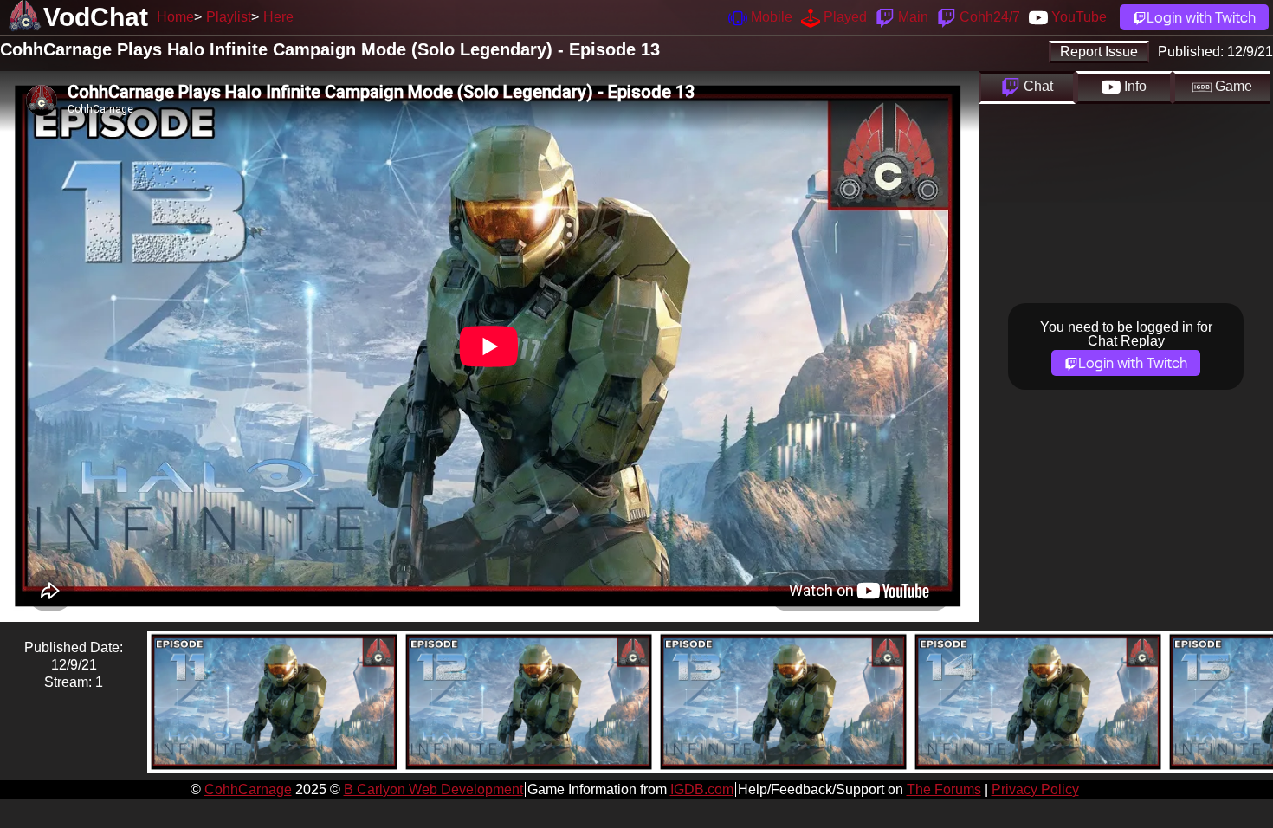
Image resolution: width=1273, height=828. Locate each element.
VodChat (95, 17)
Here (278, 17)
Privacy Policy (1035, 789)
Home (175, 17)
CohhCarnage (248, 789)
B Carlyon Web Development (433, 789)
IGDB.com (701, 789)
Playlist (228, 17)
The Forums (944, 789)
